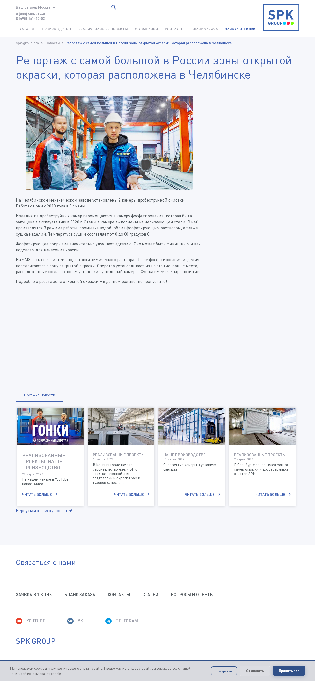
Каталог (27, 29)
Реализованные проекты (103, 29)
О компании (146, 29)
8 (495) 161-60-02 (30, 18)
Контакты (174, 29)
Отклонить (255, 671)
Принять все (289, 671)
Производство (56, 29)
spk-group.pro (27, 43)
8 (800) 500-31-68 (30, 14)
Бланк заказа (204, 29)
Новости (53, 43)
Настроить (224, 671)
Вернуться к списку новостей (44, 510)
